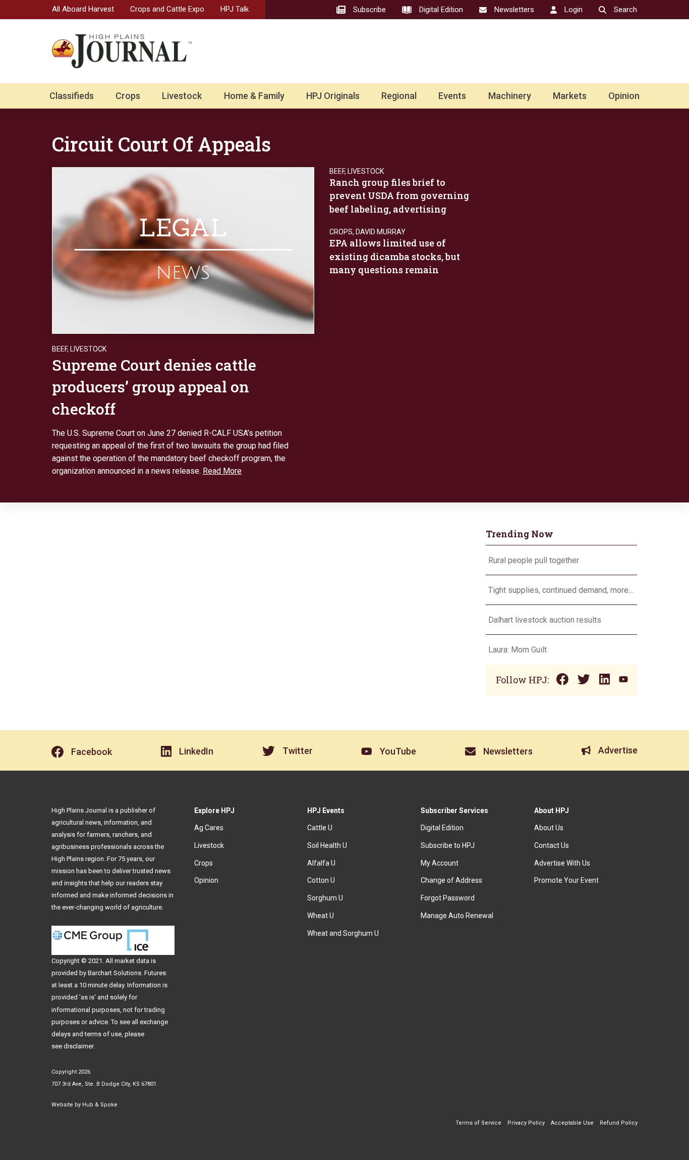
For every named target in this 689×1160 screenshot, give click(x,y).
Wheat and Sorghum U (343, 933)
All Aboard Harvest (83, 9)
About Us (548, 828)
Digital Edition (442, 828)
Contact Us (551, 845)
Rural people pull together (533, 560)
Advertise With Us (562, 863)
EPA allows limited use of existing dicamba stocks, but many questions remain (394, 256)
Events (452, 95)
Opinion (624, 95)
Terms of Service (478, 1123)
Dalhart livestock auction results (544, 620)
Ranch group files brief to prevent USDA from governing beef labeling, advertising (399, 195)
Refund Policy (619, 1123)
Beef (59, 349)
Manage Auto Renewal (457, 916)
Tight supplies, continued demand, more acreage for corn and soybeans (561, 590)
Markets (570, 95)
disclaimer (78, 1046)
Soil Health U (327, 845)
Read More (222, 471)
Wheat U (320, 916)
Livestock (182, 95)
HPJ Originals (333, 95)
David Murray (381, 232)
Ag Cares (208, 828)
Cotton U (321, 880)
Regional (399, 95)
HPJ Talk (234, 9)
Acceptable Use (572, 1123)
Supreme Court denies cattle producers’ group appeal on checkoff (154, 387)
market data (131, 961)
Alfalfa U (321, 863)
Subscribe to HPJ (448, 845)
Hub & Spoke (100, 1104)
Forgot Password (448, 898)
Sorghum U (325, 898)
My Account (439, 863)
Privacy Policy (526, 1123)
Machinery (509, 95)
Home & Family (254, 95)
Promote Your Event (566, 880)
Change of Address (451, 880)
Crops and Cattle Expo (167, 9)
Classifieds (71, 95)
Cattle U (319, 828)
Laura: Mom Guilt (517, 649)
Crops (128, 95)
